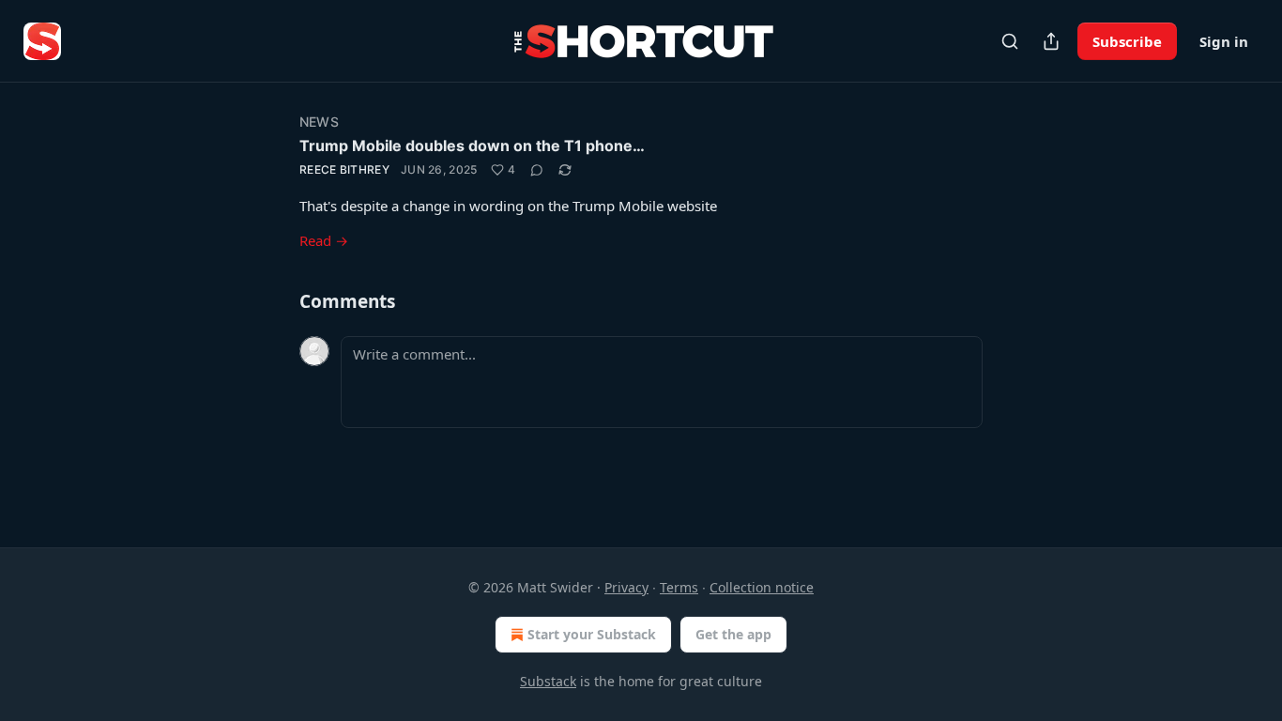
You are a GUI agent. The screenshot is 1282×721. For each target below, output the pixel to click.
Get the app (733, 634)
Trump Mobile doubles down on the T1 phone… (472, 145)
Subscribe (1127, 41)
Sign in (1223, 41)
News (319, 122)
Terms (679, 587)
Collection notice (762, 587)
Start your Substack (591, 634)
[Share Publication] (1051, 41)
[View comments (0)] (537, 170)
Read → (323, 240)
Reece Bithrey (344, 169)
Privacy (626, 587)
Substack (548, 681)
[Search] (1010, 41)
